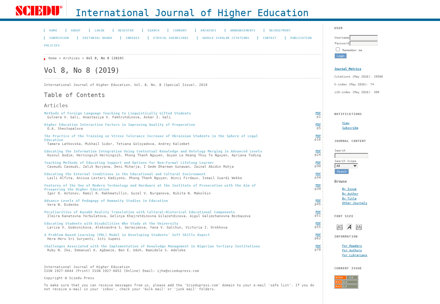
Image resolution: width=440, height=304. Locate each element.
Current (180, 30)
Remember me (352, 50)
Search (153, 30)
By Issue (349, 188)
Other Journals (354, 203)
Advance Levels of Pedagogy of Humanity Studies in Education (106, 201)
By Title (349, 198)
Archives (208, 30)
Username (342, 37)
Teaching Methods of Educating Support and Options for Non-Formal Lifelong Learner (129, 163)
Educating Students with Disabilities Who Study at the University (111, 224)
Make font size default (349, 226)
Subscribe (350, 127)
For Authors (352, 250)
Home (53, 30)
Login (99, 30)
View (345, 123)
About (76, 30)
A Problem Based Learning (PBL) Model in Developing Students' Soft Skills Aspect (127, 235)
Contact (270, 38)
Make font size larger (359, 226)
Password (342, 43)
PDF (318, 113)
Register (126, 30)
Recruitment (280, 30)
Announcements (243, 30)
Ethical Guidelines (170, 38)
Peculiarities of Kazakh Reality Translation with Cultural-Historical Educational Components (139, 212)
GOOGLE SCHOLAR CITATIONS (225, 38)
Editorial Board (97, 38)
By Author (350, 193)
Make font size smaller (340, 226)
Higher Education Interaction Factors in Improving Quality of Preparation (119, 125)
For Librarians (354, 255)
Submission (59, 38)
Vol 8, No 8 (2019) (105, 58)
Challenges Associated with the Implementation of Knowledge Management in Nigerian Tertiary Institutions (152, 246)
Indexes (132, 38)
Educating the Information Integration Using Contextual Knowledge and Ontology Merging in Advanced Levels (153, 151)
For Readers (352, 245)
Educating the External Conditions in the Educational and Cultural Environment (125, 174)
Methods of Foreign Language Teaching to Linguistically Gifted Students (117, 113)
